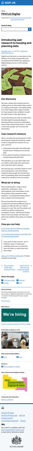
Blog (3, 11)
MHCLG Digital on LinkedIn (12, 366)
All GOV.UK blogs (7, 413)
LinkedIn (6, 283)
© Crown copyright (16, 446)
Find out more (5, 301)
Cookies (23, 421)
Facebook (22, 280)
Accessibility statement (9, 421)
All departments (7, 418)
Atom (20, 357)
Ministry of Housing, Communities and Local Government (21, 18)
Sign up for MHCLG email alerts (12, 256)
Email (20, 283)
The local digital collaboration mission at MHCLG (9, 267)
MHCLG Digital (10, 14)
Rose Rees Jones (6, 51)
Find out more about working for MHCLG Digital (15, 324)
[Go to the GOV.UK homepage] (8, 2)
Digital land (23, 51)
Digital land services (7, 53)
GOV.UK (22, 415)
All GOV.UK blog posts (9, 415)
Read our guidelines (7, 399)
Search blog (6, 25)
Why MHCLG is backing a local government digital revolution (23, 268)
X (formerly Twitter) (9, 280)
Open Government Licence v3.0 (12, 430)
